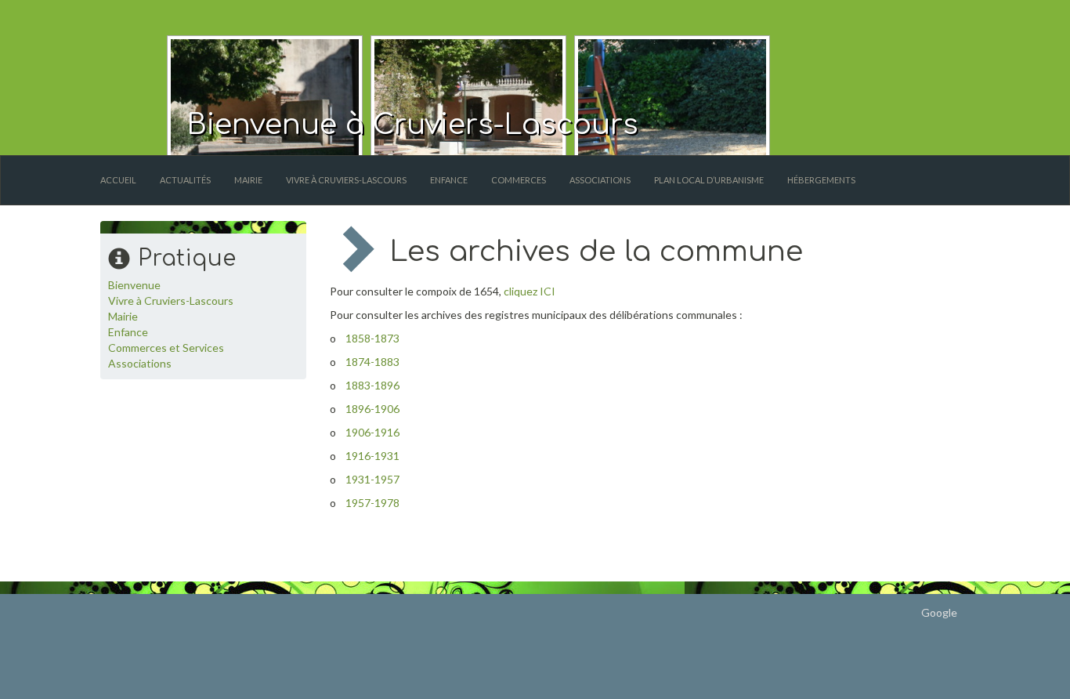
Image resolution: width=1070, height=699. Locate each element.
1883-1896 (372, 385)
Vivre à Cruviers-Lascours (346, 180)
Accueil (118, 180)
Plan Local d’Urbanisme (709, 180)
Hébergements (821, 180)
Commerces (518, 180)
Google (939, 612)
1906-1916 (372, 432)
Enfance (449, 180)
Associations (600, 180)
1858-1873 (372, 338)
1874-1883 (372, 361)
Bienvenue (134, 285)
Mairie (248, 180)
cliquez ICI (529, 291)
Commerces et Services (166, 347)
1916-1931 (372, 455)
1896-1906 (372, 408)
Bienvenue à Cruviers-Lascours (412, 124)
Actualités (185, 180)
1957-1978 (372, 502)
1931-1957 (372, 479)
